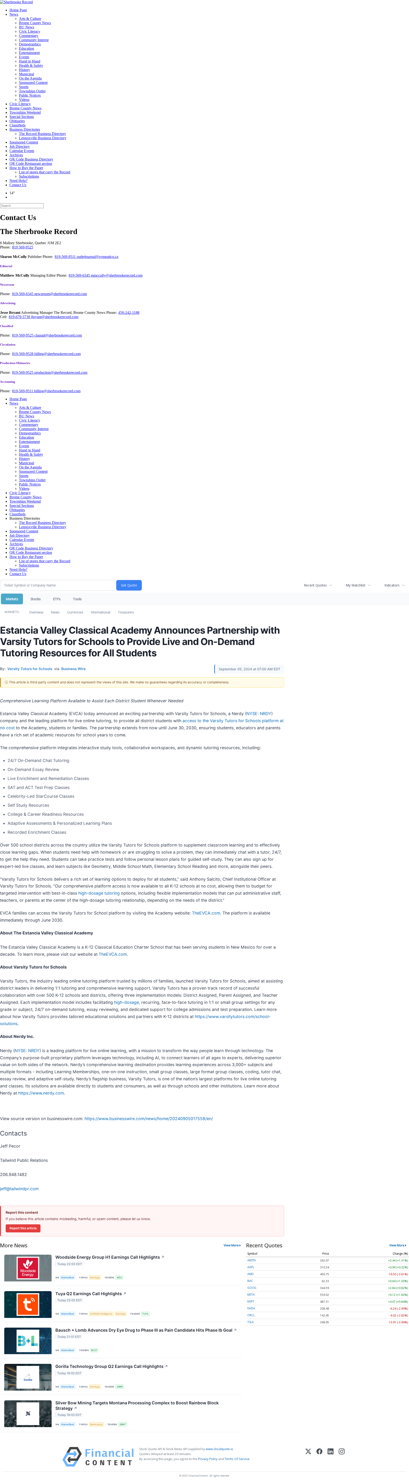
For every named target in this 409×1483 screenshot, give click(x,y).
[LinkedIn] (330, 1457)
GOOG (251, 1288)
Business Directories (24, 129)
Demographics (30, 44)
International (100, 612)
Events (24, 57)
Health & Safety (31, 65)
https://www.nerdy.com (41, 1093)
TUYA (145, 1313)
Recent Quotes (315, 585)
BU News (26, 27)
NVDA (251, 1308)
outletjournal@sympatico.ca (97, 257)
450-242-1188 (128, 313)
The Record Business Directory (42, 134)
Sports (23, 87)
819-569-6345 (80, 275)
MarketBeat (67, 1277)
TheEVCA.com (206, 913)
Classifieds (17, 125)
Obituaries (17, 121)
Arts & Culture (30, 19)
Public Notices (30, 95)
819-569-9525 (23, 335)
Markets (12, 599)
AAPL (250, 1267)
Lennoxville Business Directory (42, 138)
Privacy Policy (208, 1459)
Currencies (75, 612)
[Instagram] (342, 1457)
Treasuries (126, 612)
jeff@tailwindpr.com (19, 1188)
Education (26, 48)
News (13, 14)
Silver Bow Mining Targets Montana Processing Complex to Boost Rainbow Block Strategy (137, 1405)
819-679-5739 (20, 317)
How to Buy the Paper (26, 168)
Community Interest (34, 40)
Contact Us (17, 185)
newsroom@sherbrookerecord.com (60, 294)
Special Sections (21, 117)
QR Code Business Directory (31, 159)
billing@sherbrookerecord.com (57, 354)
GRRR (120, 1386)
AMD (250, 1274)
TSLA (250, 1322)
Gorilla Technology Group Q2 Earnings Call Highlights (111, 1366)
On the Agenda (30, 78)
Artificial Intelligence (101, 1313)
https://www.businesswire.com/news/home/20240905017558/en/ (148, 1118)
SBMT (123, 1424)
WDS (119, 1277)
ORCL (251, 1315)
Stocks (36, 599)
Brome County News (35, 23)
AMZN (251, 1260)
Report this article (23, 1228)
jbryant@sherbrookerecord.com (54, 317)
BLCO (94, 1350)
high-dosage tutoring (99, 893)
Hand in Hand (29, 61)
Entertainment (29, 53)
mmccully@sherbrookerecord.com (116, 275)
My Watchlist (355, 585)
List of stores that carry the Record (44, 172)
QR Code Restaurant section (30, 164)
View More (231, 1245)
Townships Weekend (25, 112)
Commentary (28, 36)
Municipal (26, 74)
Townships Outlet (32, 91)
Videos (24, 100)
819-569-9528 (23, 354)
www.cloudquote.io (219, 1449)
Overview (36, 612)
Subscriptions (29, 176)
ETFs (57, 599)
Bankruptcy (96, 1424)
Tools (77, 599)
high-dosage (126, 1002)
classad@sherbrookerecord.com (58, 335)
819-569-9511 (66, 257)
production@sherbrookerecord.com (60, 372)
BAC (250, 1281)
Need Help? (18, 181)
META (251, 1295)
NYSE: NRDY (258, 713)
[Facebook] (319, 1457)
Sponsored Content (33, 83)
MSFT (250, 1301)
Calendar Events (21, 151)
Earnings (95, 1277)
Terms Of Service (237, 1459)
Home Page (18, 10)
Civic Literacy (29, 31)
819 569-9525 (22, 247)
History (24, 70)
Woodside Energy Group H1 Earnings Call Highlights (109, 1257)
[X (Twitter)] (308, 1457)
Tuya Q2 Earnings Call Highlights (90, 1293)
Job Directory (19, 146)
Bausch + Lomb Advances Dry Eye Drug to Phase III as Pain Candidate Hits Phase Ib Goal (146, 1330)
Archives (16, 155)
